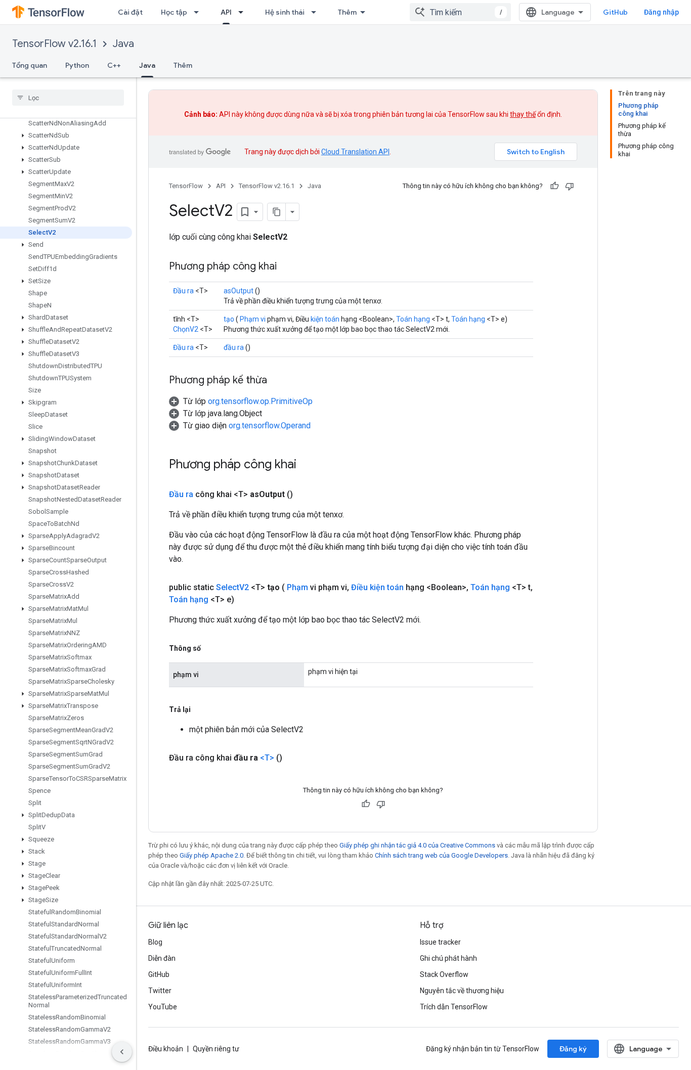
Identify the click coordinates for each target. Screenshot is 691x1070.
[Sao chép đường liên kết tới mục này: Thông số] (211, 648)
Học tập (174, 12)
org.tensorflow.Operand (270, 425)
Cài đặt (130, 12)
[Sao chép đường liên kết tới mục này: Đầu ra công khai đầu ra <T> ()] (294, 758)
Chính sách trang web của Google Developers (441, 855)
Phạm (297, 587)
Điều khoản (165, 1049)
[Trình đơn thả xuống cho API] (244, 12)
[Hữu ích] (554, 186)
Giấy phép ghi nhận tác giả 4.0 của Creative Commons (417, 845)
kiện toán (325, 319)
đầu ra (234, 347)
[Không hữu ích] (569, 186)
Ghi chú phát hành (448, 958)
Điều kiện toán (377, 587)
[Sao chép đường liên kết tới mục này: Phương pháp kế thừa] (277, 381)
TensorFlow (186, 186)
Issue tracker (440, 942)
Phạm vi (253, 319)
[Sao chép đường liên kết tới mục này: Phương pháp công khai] (287, 267)
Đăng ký (573, 1048)
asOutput (238, 291)
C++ (114, 65)
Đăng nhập (661, 12)
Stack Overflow (444, 974)
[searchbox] (68, 98)
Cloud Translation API (355, 152)
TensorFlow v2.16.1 (54, 43)
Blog (155, 942)
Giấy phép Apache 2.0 (211, 855)
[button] (66, 135)
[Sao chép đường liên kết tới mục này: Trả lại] (201, 709)
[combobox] (460, 12)
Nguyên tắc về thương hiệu (462, 991)
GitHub (615, 12)
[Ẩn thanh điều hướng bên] (122, 1052)
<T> (267, 758)
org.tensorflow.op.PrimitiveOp (260, 401)
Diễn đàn (162, 958)
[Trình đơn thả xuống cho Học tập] (199, 12)
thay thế (523, 114)
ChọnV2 (185, 329)
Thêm (347, 12)
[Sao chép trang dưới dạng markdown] (277, 211)
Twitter (159, 991)
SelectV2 (232, 587)
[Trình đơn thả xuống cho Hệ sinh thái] (317, 12)
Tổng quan (29, 65)
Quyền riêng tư (216, 1049)
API (226, 12)
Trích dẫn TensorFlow (454, 1007)
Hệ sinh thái (285, 12)
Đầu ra (183, 291)
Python (77, 65)
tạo (229, 319)
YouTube (162, 1007)
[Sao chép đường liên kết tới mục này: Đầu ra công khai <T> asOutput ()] (305, 494)
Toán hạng (413, 319)
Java (123, 43)
